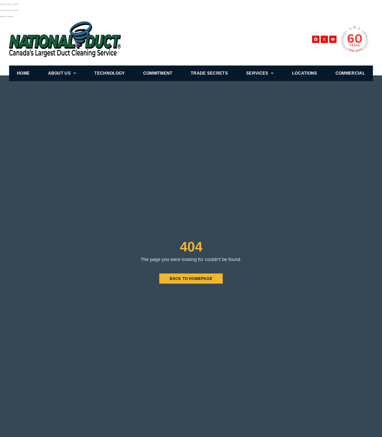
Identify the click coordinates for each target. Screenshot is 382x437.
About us (59, 73)
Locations (304, 73)
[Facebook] (315, 39)
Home (23, 73)
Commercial (350, 73)
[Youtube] (333, 39)
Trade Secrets (209, 73)
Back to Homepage (191, 278)
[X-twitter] (324, 39)
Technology (109, 73)
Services (257, 73)
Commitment (158, 73)
